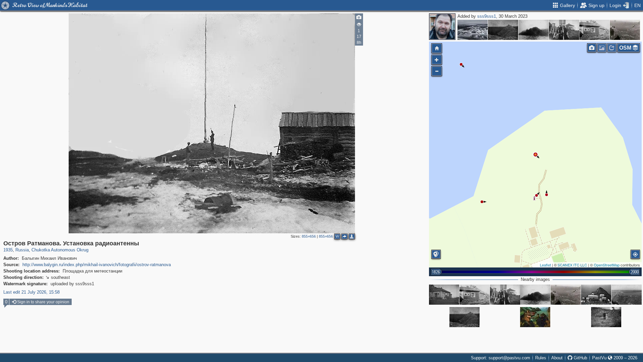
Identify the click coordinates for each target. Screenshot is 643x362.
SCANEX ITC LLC (572, 264)
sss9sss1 (486, 16)
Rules (540, 357)
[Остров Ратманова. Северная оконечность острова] (533, 30)
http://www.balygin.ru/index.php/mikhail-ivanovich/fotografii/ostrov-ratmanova (96, 264)
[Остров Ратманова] (625, 30)
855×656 (309, 236)
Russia (22, 249)
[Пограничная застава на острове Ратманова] (596, 295)
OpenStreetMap (607, 264)
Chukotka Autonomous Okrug (59, 249)
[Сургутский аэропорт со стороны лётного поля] (472, 30)
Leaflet (545, 264)
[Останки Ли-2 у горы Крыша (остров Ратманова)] (606, 317)
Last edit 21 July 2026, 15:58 (31, 292)
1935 (8, 249)
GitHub (579, 357)
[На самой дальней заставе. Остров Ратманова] (535, 317)
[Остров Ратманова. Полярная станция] (503, 30)
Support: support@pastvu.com (500, 357)
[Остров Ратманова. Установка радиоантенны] (535, 155)
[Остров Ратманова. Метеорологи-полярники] (564, 30)
